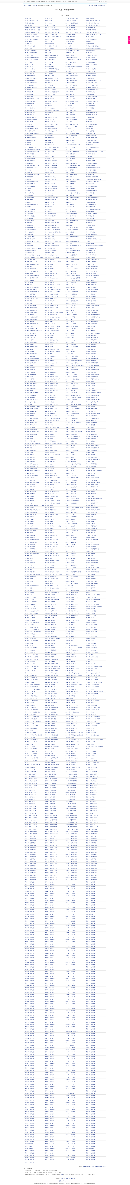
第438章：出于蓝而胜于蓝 (72, 268)
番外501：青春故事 (90, 1056)
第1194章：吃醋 (90, 702)
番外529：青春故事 (90, 1072)
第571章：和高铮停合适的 (92, 344)
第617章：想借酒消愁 (50, 372)
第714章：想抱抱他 (70, 427)
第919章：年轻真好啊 (30, 546)
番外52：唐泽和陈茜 (50, 801)
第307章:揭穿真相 (90, 193)
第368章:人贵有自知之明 (31, 229)
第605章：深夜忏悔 (49, 365)
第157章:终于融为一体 (30, 108)
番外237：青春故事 (70, 907)
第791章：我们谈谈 (29, 473)
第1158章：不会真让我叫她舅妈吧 (94, 682)
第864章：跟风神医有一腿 (51, 514)
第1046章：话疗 (90, 618)
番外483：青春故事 (49, 1047)
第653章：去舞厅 (49, 392)
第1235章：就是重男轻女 (31, 728)
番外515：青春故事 (49, 1065)
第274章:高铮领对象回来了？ (72, 174)
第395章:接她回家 (90, 243)
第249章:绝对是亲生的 (30, 160)
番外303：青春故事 (29, 946)
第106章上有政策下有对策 (51, 78)
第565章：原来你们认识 (51, 342)
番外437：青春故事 (90, 1019)
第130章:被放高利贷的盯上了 (52, 92)
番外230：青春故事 (90, 902)
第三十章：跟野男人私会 (51, 34)
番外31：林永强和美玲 (30, 790)
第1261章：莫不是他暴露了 (72, 742)
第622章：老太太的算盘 (71, 374)
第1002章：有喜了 (90, 592)
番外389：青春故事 (70, 994)
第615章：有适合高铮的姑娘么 (93, 369)
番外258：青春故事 (90, 918)
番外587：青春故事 (49, 1107)
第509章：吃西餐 (49, 310)
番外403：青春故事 (49, 1001)
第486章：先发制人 (70, 296)
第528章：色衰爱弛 (29, 321)
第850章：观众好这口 (91, 505)
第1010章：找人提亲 (91, 597)
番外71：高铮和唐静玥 (30, 813)
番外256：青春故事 (49, 918)
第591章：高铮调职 (90, 356)
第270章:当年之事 (49, 172)
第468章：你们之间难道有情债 (32, 287)
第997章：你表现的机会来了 (72, 590)
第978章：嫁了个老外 (91, 578)
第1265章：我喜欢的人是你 (72, 744)
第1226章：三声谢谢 (91, 721)
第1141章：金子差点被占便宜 (73, 673)
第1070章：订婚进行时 (91, 631)
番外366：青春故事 (90, 980)
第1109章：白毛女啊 (70, 654)
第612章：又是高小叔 (30, 369)
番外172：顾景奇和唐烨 (51, 870)
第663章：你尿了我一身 (91, 397)
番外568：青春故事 (70, 1095)
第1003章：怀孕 (29, 595)
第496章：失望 (28, 303)
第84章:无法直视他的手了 (92, 64)
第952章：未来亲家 (49, 565)
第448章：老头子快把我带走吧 (32, 275)
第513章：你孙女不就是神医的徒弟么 (54, 312)
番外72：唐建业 (49, 813)
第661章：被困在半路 (50, 397)
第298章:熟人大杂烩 (70, 188)
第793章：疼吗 (69, 473)
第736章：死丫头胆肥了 (51, 441)
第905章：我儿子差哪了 (71, 537)
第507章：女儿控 (90, 307)
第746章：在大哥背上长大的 (92, 445)
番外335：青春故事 (29, 964)
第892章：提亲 (48, 530)
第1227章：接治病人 (30, 723)
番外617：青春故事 (90, 1123)
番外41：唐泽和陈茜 (70, 794)
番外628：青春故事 (70, 1130)
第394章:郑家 (69, 243)
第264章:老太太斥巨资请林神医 (93, 167)
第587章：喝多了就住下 (91, 353)
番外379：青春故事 (29, 990)
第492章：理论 (28, 301)
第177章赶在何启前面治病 (31, 119)
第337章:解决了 (49, 211)
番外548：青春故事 (70, 1084)
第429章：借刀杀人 (49, 264)
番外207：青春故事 (29, 891)
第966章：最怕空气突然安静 (92, 572)
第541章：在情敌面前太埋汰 (52, 328)
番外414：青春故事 (29, 1008)
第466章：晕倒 (69, 284)
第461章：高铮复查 (49, 282)
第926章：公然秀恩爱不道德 (92, 549)
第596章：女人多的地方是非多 (32, 360)
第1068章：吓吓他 (49, 631)
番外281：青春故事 (70, 932)
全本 (76, 1)
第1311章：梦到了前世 (30, 771)
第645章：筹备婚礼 (49, 388)
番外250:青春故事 (90, 914)
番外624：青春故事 (70, 1127)
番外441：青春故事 (90, 1022)
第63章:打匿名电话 (70, 53)
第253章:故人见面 (29, 163)
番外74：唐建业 (89, 813)
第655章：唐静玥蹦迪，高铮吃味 (93, 392)
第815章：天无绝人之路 (30, 487)
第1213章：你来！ (70, 714)
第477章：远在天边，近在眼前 (52, 291)
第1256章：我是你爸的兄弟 (51, 739)
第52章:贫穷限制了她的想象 (92, 46)
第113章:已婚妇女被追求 (31, 82)
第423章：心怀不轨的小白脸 (92, 259)
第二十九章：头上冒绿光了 (31, 34)
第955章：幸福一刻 (29, 567)
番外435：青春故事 (49, 1019)
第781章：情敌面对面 (71, 466)
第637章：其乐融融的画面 (51, 383)
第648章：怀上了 (29, 390)
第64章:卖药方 (89, 53)
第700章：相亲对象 (29, 420)
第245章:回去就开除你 (30, 158)
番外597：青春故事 (90, 1111)
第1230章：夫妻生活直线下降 (93, 723)
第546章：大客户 (70, 330)
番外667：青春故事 (49, 1153)
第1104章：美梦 (49, 652)
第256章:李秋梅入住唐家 (91, 163)
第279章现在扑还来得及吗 (92, 177)
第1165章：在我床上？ (71, 686)
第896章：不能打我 (49, 533)
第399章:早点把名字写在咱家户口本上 (95, 245)
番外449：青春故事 (90, 1026)
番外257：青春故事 (70, 918)
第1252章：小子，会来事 (51, 737)
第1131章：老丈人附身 (30, 668)
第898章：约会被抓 (90, 533)
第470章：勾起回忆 (70, 287)
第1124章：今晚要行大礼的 (51, 663)
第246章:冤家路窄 (49, 158)
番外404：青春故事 (70, 1001)
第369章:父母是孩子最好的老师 (52, 229)
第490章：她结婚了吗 (71, 298)
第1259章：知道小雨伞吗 (31, 742)
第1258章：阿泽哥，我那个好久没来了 (95, 739)
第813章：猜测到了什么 (71, 484)
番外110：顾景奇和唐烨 (91, 833)
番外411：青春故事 (49, 1006)
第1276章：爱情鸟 (49, 751)
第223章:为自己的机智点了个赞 (73, 144)
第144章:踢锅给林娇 (90, 98)
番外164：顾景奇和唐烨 (51, 866)
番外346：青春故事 (90, 969)
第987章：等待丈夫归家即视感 (32, 585)
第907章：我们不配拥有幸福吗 (32, 539)
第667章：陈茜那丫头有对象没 (93, 399)
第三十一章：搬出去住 (71, 34)
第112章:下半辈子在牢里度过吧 (93, 80)
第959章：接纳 (28, 569)
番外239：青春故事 (29, 909)
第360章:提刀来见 (29, 225)
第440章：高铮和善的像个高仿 (32, 271)
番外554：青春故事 (29, 1088)
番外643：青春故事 (49, 1139)
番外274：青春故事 (90, 928)
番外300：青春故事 (49, 944)
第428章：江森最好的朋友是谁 (32, 264)
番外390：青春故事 (90, 994)
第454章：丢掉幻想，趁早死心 (73, 278)
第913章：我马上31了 (71, 542)
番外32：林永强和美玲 (50, 790)
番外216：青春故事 (49, 895)
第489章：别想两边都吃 (51, 298)
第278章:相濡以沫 (70, 177)
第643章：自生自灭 (90, 386)
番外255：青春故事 (29, 918)
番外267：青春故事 (29, 925)
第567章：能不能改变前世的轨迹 (93, 342)
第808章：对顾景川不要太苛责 (52, 482)
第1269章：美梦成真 (70, 746)
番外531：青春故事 (49, 1075)
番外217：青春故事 (70, 895)
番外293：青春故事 (70, 939)
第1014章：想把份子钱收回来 (93, 599)
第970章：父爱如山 (90, 574)
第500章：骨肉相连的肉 (30, 305)
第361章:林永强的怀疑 (50, 225)
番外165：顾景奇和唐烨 (71, 866)
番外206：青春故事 (90, 889)
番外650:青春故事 (29, 1143)
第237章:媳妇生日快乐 (30, 154)
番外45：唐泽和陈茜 (70, 797)
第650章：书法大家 (70, 390)
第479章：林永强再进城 (91, 291)
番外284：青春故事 (49, 934)
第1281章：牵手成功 (70, 753)
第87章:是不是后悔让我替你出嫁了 (74, 66)
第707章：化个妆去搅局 (91, 422)
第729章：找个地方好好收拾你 (73, 436)
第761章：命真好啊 (70, 454)
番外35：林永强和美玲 (30, 792)
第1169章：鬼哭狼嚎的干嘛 (72, 689)
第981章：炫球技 (70, 581)
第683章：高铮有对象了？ (92, 409)
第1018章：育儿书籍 (91, 601)
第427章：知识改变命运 (91, 262)
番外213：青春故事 (70, 893)
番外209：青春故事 (70, 891)
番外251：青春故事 (29, 916)
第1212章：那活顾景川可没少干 (52, 714)
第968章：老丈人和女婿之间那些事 (53, 574)
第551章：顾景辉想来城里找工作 (93, 333)
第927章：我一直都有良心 (31, 551)
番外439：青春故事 (49, 1022)
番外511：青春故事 (49, 1063)
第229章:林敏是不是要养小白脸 (32, 149)
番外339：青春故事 (29, 967)
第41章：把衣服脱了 (30, 41)
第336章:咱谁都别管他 (30, 211)
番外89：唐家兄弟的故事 (71, 822)
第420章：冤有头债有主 (30, 259)
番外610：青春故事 (29, 1120)
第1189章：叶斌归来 (70, 700)
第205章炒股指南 (29, 135)
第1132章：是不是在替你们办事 (52, 668)
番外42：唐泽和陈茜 (91, 794)
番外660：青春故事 (70, 1148)
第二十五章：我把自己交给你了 (32, 32)
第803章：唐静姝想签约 (30, 480)
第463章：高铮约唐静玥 (91, 282)
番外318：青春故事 (90, 953)
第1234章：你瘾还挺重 (91, 725)
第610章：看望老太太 (71, 367)
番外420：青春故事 (70, 1010)
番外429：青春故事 (90, 1015)
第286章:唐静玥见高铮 (71, 181)
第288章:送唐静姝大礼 (30, 183)
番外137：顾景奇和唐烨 (71, 849)
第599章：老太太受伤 (91, 360)
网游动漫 (53, 1)
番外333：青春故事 (70, 962)
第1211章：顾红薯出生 (30, 714)
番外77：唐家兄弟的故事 (71, 815)
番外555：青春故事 (49, 1088)
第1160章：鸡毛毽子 (50, 684)
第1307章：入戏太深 (30, 769)
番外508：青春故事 (70, 1061)
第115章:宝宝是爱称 (70, 82)
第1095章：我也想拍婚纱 (31, 647)
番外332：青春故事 (49, 962)
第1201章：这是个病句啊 (72, 707)
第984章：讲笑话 (49, 583)
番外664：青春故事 (70, 1150)
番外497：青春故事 (90, 1054)
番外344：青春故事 (49, 969)
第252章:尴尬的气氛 (90, 160)
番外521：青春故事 (90, 1068)
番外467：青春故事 (49, 1038)
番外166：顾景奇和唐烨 (91, 866)
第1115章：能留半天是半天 (31, 659)
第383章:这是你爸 (90, 236)
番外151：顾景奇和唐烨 (30, 859)
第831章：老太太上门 (30, 496)
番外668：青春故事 (70, 1153)
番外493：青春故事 (90, 1052)
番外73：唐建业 (69, 813)
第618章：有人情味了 (71, 372)
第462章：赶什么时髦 (71, 282)
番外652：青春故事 (70, 1143)
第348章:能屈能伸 (29, 218)
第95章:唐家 (68, 71)
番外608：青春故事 (70, 1118)
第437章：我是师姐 (49, 268)
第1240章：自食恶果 (50, 730)
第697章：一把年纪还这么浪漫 (52, 418)
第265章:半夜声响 (29, 170)
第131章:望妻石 (69, 92)
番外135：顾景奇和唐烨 (30, 849)
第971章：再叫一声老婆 (30, 576)
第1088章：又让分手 (50, 643)
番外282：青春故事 (90, 932)
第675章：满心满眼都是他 (92, 404)
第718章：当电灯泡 (70, 429)
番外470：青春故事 (29, 1040)
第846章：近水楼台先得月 (92, 503)
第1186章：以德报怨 (91, 698)
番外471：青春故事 (49, 1040)
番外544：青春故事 (70, 1081)
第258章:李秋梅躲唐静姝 (51, 165)
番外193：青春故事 (70, 882)
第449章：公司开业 (49, 275)
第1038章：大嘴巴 (90, 613)
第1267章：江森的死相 (30, 746)
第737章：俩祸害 (70, 441)
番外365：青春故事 (70, 980)
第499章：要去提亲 (90, 303)
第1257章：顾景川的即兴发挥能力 (74, 739)
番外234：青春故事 (90, 905)
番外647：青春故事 (49, 1141)
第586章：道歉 (69, 353)
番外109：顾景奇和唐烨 (71, 833)
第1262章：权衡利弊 (91, 742)
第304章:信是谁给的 (29, 193)
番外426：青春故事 (29, 1015)
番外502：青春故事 (29, 1058)
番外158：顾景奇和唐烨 (91, 861)
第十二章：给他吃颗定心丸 (92, 23)
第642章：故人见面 (70, 386)
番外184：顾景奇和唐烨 (51, 877)
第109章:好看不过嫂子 (30, 80)
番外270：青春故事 (90, 925)
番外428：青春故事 (70, 1015)
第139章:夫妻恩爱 (70, 96)
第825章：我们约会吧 (71, 491)
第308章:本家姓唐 (29, 195)
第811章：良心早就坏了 (30, 484)
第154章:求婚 (48, 105)
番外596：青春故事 (70, 1111)
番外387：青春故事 (29, 994)
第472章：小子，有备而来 (31, 289)
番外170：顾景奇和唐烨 (91, 868)
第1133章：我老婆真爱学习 (72, 668)
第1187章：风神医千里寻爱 (31, 700)
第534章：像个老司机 (71, 324)
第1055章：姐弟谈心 (30, 624)
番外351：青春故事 (29, 974)
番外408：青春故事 (70, 1003)
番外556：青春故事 (70, 1088)
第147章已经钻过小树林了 (72, 101)
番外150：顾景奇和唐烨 (91, 856)
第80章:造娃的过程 (90, 62)
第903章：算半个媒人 (30, 537)
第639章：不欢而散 (90, 383)
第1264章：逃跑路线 (50, 744)
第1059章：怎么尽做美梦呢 (31, 627)
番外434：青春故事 (29, 1019)
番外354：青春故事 (90, 974)
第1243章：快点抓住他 (30, 732)
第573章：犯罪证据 (49, 347)
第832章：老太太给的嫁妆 (51, 496)
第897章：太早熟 (70, 533)
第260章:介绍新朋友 (90, 165)
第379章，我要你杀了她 (91, 234)
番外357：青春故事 (70, 976)
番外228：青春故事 (49, 902)
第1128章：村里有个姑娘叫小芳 (52, 666)
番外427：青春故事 (49, 1015)
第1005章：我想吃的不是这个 (73, 595)
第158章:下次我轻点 (50, 108)
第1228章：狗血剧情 (50, 723)
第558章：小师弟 (70, 337)
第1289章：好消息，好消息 (72, 758)
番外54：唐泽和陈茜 (91, 801)
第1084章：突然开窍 (50, 640)
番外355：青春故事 (29, 976)
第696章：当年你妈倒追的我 (31, 418)
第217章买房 (28, 142)
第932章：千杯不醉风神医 (51, 553)
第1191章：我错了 (29, 702)
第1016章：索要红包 (50, 601)
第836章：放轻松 (49, 498)
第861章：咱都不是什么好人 (72, 512)
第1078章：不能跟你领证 (92, 636)
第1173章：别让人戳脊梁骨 (72, 691)
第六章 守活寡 (48, 20)
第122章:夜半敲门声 (50, 87)
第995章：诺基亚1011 (30, 590)
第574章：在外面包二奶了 (72, 347)
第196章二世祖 (89, 128)
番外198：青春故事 (90, 884)
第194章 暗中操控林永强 (51, 128)
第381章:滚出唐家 (49, 236)
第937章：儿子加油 (70, 556)
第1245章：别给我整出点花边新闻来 (74, 732)
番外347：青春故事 (29, 971)
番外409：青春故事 (90, 1003)
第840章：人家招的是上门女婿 (52, 500)
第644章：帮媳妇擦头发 (30, 388)
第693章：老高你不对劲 (51, 415)
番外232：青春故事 (49, 905)
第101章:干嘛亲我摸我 (30, 75)
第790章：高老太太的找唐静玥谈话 (94, 471)
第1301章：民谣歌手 (70, 765)
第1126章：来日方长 (91, 663)
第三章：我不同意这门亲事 (72, 18)
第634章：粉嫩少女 (70, 381)
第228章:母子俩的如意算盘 (92, 147)
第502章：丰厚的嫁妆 (71, 305)
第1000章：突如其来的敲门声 (52, 592)
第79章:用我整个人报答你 (72, 62)
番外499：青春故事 (49, 1056)
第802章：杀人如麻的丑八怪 (92, 477)
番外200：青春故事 (49, 886)
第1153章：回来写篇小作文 (72, 680)
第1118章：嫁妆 (89, 659)
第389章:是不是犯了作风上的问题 (53, 241)
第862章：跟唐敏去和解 (91, 512)
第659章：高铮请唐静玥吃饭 (92, 395)
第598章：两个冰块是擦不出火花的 (74, 360)
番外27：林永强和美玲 (30, 787)
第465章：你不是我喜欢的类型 (52, 284)
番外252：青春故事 (49, 916)
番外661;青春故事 (90, 1148)
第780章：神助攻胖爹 (50, 466)
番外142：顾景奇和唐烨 (91, 852)
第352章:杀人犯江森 (29, 220)
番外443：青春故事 (49, 1024)
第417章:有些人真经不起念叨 (52, 257)
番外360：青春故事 (49, 978)
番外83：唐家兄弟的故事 (31, 820)
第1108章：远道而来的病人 (51, 654)
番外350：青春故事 (90, 971)
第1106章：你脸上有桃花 (92, 652)
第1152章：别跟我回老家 (51, 680)
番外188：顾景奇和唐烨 (51, 879)
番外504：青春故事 (70, 1058)
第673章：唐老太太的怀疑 (51, 404)
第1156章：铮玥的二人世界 (51, 682)
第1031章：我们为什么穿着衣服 (32, 611)
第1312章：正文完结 (50, 771)
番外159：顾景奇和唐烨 (30, 863)
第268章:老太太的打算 (91, 170)
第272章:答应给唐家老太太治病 (32, 174)
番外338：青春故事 (90, 964)
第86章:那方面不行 (49, 66)
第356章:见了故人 (29, 222)
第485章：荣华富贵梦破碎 (51, 296)
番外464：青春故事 (70, 1036)
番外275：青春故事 (29, 930)
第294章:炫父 (69, 186)
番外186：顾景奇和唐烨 (91, 877)
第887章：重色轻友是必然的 (31, 528)
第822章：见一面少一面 (91, 489)
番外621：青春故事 (90, 1125)
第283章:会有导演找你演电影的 (93, 179)
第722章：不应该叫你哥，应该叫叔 (74, 431)
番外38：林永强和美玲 (91, 792)
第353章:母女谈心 (49, 220)
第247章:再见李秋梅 (70, 158)
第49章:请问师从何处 (30, 46)
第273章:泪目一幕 (49, 174)
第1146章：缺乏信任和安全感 (93, 675)
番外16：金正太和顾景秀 (51, 781)
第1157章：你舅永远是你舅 (72, 682)
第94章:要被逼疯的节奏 (50, 71)
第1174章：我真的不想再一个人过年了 (95, 691)
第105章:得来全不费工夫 (31, 78)
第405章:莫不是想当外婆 (51, 250)
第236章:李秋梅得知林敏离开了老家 (94, 151)
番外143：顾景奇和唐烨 (30, 854)
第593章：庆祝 (48, 358)
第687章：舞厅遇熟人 (91, 411)
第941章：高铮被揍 (70, 558)
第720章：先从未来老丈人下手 (32, 431)
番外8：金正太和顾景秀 (50, 776)
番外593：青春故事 (90, 1109)
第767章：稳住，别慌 (30, 459)
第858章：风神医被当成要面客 (93, 510)
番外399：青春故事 (29, 1001)
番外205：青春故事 (70, 889)
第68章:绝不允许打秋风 (91, 55)
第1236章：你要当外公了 (51, 728)
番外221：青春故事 (70, 898)
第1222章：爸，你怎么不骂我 (93, 719)
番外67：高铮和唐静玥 (30, 810)
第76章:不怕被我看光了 (91, 59)
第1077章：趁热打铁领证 (72, 636)
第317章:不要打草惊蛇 (50, 200)
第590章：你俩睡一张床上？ (72, 356)
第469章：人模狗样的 (50, 287)
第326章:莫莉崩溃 (70, 204)
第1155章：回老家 (29, 682)
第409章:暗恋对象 (49, 252)
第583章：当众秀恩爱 (91, 351)
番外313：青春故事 (70, 951)
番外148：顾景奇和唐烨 (51, 856)
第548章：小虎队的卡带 (30, 333)
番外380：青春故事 (49, 990)
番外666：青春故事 (29, 1153)
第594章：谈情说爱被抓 (71, 358)
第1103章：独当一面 (30, 652)
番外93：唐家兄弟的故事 (71, 824)
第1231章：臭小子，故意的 (31, 725)
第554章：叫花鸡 (70, 335)
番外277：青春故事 (70, 930)
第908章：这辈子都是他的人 (52, 539)
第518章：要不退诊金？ (71, 314)
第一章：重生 (28, 18)
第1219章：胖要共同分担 (31, 719)
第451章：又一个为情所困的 (92, 275)
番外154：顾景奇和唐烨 (91, 859)
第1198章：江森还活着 (91, 705)
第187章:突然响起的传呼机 (72, 124)
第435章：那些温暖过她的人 (92, 266)
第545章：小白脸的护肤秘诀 (52, 330)
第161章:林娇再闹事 (29, 110)
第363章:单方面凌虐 (90, 225)
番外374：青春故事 (90, 985)
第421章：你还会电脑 (50, 259)
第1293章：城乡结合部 (71, 760)
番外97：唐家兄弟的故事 (71, 827)
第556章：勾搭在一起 (30, 337)
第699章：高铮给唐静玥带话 (92, 418)
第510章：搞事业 (70, 310)
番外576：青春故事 (70, 1100)
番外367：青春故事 (29, 983)
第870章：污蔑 (89, 516)
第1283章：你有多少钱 (30, 755)
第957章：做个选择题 (71, 567)
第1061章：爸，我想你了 (72, 627)
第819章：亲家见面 (29, 489)
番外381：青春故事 (70, 990)
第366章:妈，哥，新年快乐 (72, 227)
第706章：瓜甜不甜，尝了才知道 (73, 422)
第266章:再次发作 (49, 170)
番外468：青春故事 (70, 1038)
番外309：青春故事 (70, 948)
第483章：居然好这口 (91, 294)
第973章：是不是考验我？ (72, 576)
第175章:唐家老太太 (70, 117)
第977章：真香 (69, 578)
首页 (24, 1)
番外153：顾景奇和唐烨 (71, 859)
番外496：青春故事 (70, 1054)
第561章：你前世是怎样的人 (52, 340)
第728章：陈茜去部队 (50, 436)
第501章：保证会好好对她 (51, 305)
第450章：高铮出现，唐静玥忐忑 (73, 275)
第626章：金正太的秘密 (71, 376)
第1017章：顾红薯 (70, 601)
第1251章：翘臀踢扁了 (30, 737)
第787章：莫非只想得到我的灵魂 (33, 471)
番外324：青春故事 (49, 957)
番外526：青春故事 (29, 1072)
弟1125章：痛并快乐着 (71, 663)
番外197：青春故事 (70, 884)
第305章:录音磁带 (49, 193)
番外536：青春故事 (70, 1077)
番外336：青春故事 (49, 964)
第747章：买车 (28, 448)
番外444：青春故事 (70, 1024)
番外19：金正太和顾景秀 (31, 783)
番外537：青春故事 (90, 1077)
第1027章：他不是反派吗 (31, 608)
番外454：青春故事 (29, 1031)
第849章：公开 (69, 505)
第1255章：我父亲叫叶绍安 (31, 739)
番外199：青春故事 (29, 886)
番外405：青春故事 (90, 1001)
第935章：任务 (28, 556)
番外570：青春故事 (29, 1098)
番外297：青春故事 (70, 941)
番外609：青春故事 (90, 1118)
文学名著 (69, 1)
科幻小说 (58, 1)
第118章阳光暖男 (49, 85)
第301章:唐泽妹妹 (49, 190)
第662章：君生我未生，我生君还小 (74, 397)
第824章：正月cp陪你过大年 (52, 491)
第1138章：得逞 (90, 670)
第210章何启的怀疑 (49, 138)
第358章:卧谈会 (69, 222)
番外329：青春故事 (70, 960)
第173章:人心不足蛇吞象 (31, 117)
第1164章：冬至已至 (50, 686)
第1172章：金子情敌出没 (51, 691)
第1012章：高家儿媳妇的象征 (52, 599)
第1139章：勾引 (29, 673)
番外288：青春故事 (49, 937)
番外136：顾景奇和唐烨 (51, 849)
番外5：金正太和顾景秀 (71, 774)
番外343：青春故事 (29, 969)
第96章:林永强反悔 (90, 71)
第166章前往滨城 (49, 112)
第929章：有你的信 (70, 551)
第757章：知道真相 (70, 452)
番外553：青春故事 (90, 1086)
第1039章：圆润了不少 (30, 615)
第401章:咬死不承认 (50, 248)
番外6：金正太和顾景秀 (91, 774)
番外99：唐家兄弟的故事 (31, 829)
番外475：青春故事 (49, 1042)
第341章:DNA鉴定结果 (50, 213)
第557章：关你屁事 (49, 337)
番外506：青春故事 (29, 1061)
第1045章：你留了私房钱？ (72, 618)
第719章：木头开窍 (90, 429)
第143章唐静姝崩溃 (70, 98)
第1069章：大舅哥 (70, 631)
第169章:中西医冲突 (29, 115)
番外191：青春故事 (29, 882)
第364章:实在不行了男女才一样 (32, 227)
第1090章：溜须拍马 (91, 643)
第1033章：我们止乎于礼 (72, 611)
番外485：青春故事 (90, 1047)
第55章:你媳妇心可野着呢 (72, 48)
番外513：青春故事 (90, 1063)
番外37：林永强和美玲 (71, 792)
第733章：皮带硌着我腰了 (72, 438)
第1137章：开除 (69, 670)
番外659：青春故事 (49, 1148)
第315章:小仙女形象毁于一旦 (93, 197)
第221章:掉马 (28, 144)
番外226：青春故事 (90, 900)
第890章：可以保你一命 (91, 528)
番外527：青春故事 (49, 1072)
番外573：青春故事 (90, 1098)
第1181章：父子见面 (70, 696)
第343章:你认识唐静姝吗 (91, 213)
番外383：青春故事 (29, 992)
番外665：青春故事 (90, 1150)
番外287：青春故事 (29, 937)
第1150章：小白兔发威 (91, 677)
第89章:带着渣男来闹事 (30, 69)
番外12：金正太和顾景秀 (51, 778)
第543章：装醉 (89, 328)
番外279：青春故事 (29, 932)
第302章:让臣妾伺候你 (71, 190)
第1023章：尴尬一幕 (30, 606)
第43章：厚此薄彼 (70, 41)
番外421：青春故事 (90, 1010)
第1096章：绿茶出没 (50, 647)
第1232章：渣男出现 (50, 725)
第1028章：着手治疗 (50, 608)
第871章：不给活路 (29, 519)
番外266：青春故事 (90, 923)
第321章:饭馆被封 (49, 202)
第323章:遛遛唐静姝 (90, 202)
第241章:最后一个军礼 (30, 156)
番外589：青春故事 (90, 1107)
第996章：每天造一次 (50, 590)
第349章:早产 (48, 218)
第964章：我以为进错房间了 (52, 572)
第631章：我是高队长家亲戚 (92, 379)
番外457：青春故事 (90, 1031)
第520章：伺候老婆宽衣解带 (31, 317)
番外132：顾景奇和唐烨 (51, 847)
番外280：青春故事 (49, 932)
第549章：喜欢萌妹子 (50, 333)
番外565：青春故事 (90, 1093)
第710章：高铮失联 (70, 425)
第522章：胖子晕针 (70, 317)
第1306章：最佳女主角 (91, 767)
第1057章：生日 (69, 624)
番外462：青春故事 (29, 1036)
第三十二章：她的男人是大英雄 (93, 34)
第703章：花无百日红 (91, 420)
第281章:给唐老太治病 (50, 179)
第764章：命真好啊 (49, 457)
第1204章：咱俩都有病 (50, 709)
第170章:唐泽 (48, 115)
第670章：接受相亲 (70, 402)
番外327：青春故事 (29, 960)
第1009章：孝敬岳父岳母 (72, 597)
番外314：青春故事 (90, 951)
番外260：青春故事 (49, 921)
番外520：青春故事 (70, 1068)
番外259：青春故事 (29, 921)
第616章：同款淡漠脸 (30, 372)
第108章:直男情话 (90, 78)
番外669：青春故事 (90, 1153)
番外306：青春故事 (90, 946)
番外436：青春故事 (70, 1019)
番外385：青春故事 (70, 992)
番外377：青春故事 (70, 987)
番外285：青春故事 (70, 934)
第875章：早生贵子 (29, 521)
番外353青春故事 (70, 974)
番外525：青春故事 (90, 1070)
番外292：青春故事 (49, 939)
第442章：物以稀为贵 (71, 271)
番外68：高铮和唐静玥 (50, 810)
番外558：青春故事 (29, 1091)
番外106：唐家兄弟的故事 (92, 831)
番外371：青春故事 (29, 985)
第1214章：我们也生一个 (92, 714)
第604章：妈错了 (29, 365)
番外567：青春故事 (49, 1095)
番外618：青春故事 (29, 1125)
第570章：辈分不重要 (71, 344)
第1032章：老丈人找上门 (51, 611)
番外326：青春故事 (90, 957)
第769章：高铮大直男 (71, 459)
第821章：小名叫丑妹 (71, 489)
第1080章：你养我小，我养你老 (52, 638)
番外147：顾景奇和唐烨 (30, 856)
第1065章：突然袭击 (70, 629)
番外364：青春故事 (49, 980)
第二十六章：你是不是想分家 (52, 32)
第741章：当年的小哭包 (71, 443)
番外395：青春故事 (29, 999)
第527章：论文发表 (90, 319)
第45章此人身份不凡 (30, 43)
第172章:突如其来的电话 (91, 115)
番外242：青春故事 (90, 909)
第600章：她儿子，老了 (30, 363)
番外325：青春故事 (70, 957)
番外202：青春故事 (90, 886)
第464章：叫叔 (28, 284)
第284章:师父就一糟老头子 (31, 181)
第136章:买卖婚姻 (90, 94)
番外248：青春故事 (49, 914)
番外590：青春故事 (29, 1109)
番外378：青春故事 (90, 987)
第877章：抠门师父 (70, 521)
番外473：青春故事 (90, 1040)
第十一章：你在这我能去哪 (72, 23)
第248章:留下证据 (90, 158)
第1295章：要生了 (29, 762)
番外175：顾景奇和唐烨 (30, 872)
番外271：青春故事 (29, 928)
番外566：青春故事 (29, 1095)
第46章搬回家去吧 (49, 43)
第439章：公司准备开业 (91, 268)
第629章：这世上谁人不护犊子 (52, 379)
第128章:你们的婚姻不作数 (92, 89)
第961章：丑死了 (70, 569)
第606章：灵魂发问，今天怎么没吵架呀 (75, 365)
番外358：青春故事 (90, 976)
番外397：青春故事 (70, 999)
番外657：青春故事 (90, 1146)
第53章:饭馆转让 (29, 48)
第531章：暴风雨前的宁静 (92, 321)
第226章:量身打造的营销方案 (52, 147)
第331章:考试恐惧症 (90, 206)
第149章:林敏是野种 (29, 103)
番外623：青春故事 (49, 1127)
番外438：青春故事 (29, 1022)
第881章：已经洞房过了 (71, 523)
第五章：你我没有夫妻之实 (31, 20)
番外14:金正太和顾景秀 (91, 778)
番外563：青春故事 (49, 1093)
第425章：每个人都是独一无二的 (53, 262)
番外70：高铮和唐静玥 (91, 810)
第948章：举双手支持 (50, 562)
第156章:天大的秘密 (90, 105)
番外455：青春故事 (49, 1031)
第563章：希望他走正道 (91, 340)
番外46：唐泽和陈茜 (91, 797)
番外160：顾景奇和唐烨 (51, 863)
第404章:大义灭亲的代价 (31, 250)
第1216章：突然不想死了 (51, 716)
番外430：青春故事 (29, 1017)
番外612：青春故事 (70, 1120)
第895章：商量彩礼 (29, 533)
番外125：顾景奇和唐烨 (71, 843)
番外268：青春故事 (49, 925)
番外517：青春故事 (90, 1065)
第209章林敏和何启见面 (30, 138)
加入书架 (91, 5)
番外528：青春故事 (70, 1072)
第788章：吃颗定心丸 (50, 471)
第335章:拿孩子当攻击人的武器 (93, 209)
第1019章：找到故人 (30, 604)
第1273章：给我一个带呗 (72, 748)
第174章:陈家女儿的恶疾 (51, 117)
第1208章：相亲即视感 (50, 712)
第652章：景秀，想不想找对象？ (33, 392)
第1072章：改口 (49, 634)
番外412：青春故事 (70, 1006)
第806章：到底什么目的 (91, 480)
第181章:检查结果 (29, 121)
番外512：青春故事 (70, 1063)
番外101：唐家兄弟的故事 (72, 829)
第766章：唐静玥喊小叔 (91, 457)
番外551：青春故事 (49, 1086)
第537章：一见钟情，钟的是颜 (52, 326)
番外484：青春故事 (70, 1047)
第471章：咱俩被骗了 (91, 287)
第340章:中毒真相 (29, 213)
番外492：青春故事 (70, 1052)
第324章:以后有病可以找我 (31, 204)
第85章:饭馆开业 (29, 66)
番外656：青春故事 (70, 1146)
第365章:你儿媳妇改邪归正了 (52, 227)
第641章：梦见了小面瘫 (51, 386)
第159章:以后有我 (70, 108)
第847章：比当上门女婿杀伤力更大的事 (34, 505)
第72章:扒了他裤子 (90, 57)
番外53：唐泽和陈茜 (70, 801)
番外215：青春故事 (29, 895)
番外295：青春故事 (29, 941)
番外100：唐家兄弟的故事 (51, 829)
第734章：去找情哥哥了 (91, 438)
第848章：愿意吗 (49, 505)
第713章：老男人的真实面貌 (52, 427)
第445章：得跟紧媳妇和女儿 (52, 273)
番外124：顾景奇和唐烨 (51, 843)
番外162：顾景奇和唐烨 (91, 863)
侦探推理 (48, 1)
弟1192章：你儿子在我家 (51, 702)
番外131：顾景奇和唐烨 (30, 847)
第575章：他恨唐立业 (91, 347)
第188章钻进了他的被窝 (91, 124)
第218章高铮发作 (49, 142)
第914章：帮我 (89, 542)
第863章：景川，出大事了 (31, 514)
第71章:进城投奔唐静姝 (71, 57)
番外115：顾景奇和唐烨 (30, 838)
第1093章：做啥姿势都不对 (72, 645)
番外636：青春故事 (70, 1134)
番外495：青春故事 (49, 1054)
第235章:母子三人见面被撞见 (72, 151)
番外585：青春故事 (90, 1104)
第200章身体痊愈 (90, 131)
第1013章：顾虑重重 (70, 599)
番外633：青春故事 (90, 1132)
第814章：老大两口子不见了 (92, 484)
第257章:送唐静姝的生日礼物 (32, 165)
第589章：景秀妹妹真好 (51, 356)
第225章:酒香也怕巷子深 (31, 147)
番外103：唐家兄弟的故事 (31, 831)
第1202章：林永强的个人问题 (93, 707)
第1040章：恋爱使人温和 (51, 615)
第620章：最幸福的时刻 (30, 374)
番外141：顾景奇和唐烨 (71, 852)
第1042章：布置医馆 (91, 615)
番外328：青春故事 (49, 960)
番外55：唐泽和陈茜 (30, 804)
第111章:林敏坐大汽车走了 (72, 80)
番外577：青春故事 (90, 1100)
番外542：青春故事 (29, 1081)
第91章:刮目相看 (69, 69)
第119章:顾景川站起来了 (71, 85)
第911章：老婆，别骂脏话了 (31, 542)
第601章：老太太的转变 (51, 363)
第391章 (88, 241)
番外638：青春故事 (29, 1137)
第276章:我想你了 (29, 177)
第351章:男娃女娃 (90, 218)
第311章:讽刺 (89, 195)
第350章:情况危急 (70, 218)
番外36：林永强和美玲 (50, 792)
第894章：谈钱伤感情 (91, 530)
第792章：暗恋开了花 (50, 473)
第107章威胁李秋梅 (70, 78)
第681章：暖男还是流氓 (51, 409)
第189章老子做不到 (29, 126)
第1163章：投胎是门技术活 (31, 686)
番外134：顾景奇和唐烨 (91, 847)
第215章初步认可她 (70, 140)
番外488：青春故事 (70, 1049)
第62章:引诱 (48, 53)
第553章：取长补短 (49, 335)
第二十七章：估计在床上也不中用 (73, 32)
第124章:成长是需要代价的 (92, 87)
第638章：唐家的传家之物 (72, 383)
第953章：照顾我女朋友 (71, 565)
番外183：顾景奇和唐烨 (30, 877)
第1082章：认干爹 (90, 638)
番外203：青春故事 (29, 889)
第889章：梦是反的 (70, 528)
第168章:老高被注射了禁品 (92, 112)
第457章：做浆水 (49, 280)
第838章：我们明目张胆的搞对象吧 (94, 498)
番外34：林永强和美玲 (91, 790)
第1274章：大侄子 (90, 748)
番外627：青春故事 (49, 1130)
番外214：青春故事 (90, 893)
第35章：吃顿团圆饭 (70, 36)
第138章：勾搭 (48, 96)
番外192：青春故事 (49, 882)
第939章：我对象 (29, 558)
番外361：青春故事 (70, 978)
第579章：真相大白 (90, 349)
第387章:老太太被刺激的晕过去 (93, 239)
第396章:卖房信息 (29, 245)
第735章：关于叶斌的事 (30, 441)
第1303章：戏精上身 (30, 767)
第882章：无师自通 (90, 523)
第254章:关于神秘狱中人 (51, 163)
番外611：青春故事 (49, 1120)
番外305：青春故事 (70, 946)
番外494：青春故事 (29, 1054)
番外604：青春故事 (70, 1116)
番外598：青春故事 (29, 1114)
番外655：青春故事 (49, 1146)
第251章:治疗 (69, 160)
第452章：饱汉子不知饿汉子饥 (32, 278)
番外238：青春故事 (90, 907)
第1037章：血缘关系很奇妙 (72, 613)
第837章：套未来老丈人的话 (72, 498)
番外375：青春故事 (29, 987)
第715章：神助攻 (90, 427)
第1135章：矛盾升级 (30, 670)
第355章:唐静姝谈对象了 (91, 220)
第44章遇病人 (89, 41)
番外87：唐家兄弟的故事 (31, 822)
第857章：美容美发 (70, 510)
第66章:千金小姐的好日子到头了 (52, 55)
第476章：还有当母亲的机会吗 (32, 291)
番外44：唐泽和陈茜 (50, 797)
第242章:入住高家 (49, 156)
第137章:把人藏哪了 (29, 96)
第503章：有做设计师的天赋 (92, 305)
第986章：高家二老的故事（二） (93, 583)
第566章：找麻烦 (70, 342)
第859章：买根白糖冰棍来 (31, 512)
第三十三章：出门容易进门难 (32, 36)
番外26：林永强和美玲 (91, 785)
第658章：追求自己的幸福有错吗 (73, 395)
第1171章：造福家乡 (30, 691)
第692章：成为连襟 (29, 415)
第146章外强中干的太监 (51, 101)
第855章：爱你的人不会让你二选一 (33, 510)
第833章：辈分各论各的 (71, 496)
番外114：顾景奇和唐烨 (91, 836)
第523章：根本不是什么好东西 (93, 317)
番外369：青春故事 (70, 983)
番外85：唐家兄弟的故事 (71, 820)
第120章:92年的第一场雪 (92, 85)
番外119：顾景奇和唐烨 (30, 840)
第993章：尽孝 (69, 588)
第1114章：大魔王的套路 (92, 657)
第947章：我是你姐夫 (30, 562)
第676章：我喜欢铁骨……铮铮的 (33, 406)
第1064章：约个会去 (50, 629)
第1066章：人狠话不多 (91, 629)
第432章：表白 (28, 266)
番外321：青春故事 (70, 955)
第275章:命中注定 (90, 174)
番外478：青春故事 (29, 1045)
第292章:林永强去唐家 (30, 186)
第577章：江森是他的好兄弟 (52, 349)
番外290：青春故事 (90, 937)
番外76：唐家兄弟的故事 (51, 815)
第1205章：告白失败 (70, 709)
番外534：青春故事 (29, 1077)
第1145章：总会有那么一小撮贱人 (74, 675)
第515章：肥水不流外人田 (92, 312)
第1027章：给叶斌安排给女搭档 (32, 712)
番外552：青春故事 (70, 1086)
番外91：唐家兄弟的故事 (31, 824)
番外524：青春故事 (70, 1070)
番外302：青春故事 (90, 944)
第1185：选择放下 (70, 698)
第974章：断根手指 (90, 576)
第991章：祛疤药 (29, 588)
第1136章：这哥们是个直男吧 (52, 670)
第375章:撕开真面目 (90, 232)
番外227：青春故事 (29, 902)
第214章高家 (48, 140)
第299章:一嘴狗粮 (90, 188)
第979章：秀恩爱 (29, 581)
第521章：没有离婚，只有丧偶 (52, 317)
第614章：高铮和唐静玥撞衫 (72, 369)
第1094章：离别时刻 (91, 645)
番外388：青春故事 (49, 994)
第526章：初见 (69, 319)
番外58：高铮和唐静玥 (91, 804)
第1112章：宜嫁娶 (49, 657)
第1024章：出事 (49, 606)
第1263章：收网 (29, 744)
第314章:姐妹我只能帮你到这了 (73, 197)
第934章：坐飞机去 (90, 553)
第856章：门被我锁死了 (51, 510)
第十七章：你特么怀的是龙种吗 (32, 27)
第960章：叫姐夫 (49, 569)
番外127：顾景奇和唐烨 (30, 845)
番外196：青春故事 (49, 884)
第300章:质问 (28, 190)
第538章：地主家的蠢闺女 (72, 326)
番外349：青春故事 (70, 971)
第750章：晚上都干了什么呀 (92, 448)
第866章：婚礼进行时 (91, 514)
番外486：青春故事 (29, 1049)
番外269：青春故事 (70, 925)
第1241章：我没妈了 (70, 730)
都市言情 (38, 1)
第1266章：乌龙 (90, 744)
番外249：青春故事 (70, 914)
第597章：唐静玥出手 (50, 360)
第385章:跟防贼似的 (50, 239)
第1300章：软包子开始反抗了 (52, 765)
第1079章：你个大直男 (30, 638)
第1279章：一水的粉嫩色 (31, 753)
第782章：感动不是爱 (91, 466)
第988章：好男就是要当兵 (51, 585)
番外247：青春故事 (29, 914)
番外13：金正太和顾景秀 (71, 778)
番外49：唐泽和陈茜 (70, 799)
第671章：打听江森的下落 (92, 402)
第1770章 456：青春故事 (72, 1031)
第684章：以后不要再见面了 (31, 411)
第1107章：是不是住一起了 (31, 654)
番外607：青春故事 (49, 1118)
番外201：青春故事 (70, 886)
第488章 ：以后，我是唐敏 (31, 298)
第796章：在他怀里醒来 (51, 475)
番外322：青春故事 (90, 955)
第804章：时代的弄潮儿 (51, 480)
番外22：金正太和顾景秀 (92, 783)
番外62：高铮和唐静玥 (91, 806)
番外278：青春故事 (90, 930)
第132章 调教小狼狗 (90, 92)
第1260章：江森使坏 (50, 742)
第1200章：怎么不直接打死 (51, 707)
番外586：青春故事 (29, 1107)
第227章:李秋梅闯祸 (70, 147)
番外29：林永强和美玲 (71, 787)
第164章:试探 (89, 110)
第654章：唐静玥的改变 (71, 392)
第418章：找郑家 (70, 257)
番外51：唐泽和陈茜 (30, 801)
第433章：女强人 (49, 266)
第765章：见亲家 (70, 457)
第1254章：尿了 (90, 737)
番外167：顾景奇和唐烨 (30, 868)
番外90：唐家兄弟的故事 (92, 822)
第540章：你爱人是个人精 (31, 328)
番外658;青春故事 (29, 1148)
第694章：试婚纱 (70, 415)
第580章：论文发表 (29, 351)
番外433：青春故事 (90, 1017)
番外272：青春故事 (49, 928)
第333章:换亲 (48, 209)
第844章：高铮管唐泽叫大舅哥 (52, 503)
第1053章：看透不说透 (71, 622)
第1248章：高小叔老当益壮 (51, 735)
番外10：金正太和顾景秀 (92, 776)
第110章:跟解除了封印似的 (51, 80)
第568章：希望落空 (29, 344)
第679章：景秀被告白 (91, 406)
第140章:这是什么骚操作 (91, 96)
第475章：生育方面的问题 (92, 289)
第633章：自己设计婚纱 (51, 381)
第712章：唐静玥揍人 (30, 427)
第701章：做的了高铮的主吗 (52, 420)
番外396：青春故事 (49, 999)
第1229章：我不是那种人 (72, 723)
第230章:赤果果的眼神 (50, 149)
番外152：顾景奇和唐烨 (51, 859)
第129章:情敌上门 (29, 92)
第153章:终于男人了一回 (31, 105)
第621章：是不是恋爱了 (51, 374)
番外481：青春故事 (90, 1045)
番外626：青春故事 (29, 1130)
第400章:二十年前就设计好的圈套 (33, 248)
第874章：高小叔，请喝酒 (92, 519)
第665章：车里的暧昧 (50, 399)
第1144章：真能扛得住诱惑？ (52, 675)
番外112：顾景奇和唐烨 (51, 836)
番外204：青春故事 (49, 889)
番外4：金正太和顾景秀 (50, 774)
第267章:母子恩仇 (70, 170)
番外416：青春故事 (70, 1008)
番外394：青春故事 (90, 996)
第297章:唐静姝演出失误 (51, 188)
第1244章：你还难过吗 (50, 732)
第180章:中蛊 (89, 119)
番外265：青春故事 (70, 923)
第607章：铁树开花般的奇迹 (92, 365)
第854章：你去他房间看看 (92, 507)
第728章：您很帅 (29, 436)
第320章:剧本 (28, 202)
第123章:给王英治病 (70, 87)
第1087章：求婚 (29, 643)
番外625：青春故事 (90, 1127)
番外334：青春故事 (90, 962)
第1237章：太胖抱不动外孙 (72, 728)
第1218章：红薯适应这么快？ (93, 716)
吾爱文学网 (27, 5)
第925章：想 (69, 549)
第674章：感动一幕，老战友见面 (73, 404)
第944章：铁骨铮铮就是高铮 (52, 560)
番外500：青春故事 (70, 1056)
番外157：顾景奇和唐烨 (71, 861)
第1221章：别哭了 (70, 719)
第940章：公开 (48, 558)
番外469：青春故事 (90, 1038)
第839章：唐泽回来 (29, 500)
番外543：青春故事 (49, 1081)
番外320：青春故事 (49, 955)
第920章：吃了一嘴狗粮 (51, 546)
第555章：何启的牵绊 (91, 335)
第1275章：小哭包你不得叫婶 (32, 751)
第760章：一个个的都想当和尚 (52, 454)
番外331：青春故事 (29, 962)
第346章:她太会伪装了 (71, 216)
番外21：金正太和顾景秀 (71, 783)
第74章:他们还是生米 (50, 59)
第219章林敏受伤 (70, 142)
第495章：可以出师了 (91, 301)
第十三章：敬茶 (28, 25)
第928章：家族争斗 (49, 551)
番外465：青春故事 (90, 1036)
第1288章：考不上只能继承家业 (52, 758)
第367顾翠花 (89, 227)
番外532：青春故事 (70, 1075)
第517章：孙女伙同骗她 (51, 314)
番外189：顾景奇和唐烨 (71, 879)
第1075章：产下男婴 (30, 636)
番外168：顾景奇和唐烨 (51, 868)
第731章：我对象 (29, 438)
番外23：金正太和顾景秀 (31, 785)
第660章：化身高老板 (30, 397)
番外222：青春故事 (90, 898)
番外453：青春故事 (90, 1029)
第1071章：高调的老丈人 (31, 634)
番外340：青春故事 (49, 967)
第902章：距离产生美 (91, 535)
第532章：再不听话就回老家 (31, 324)
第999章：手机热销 (29, 592)
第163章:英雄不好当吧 (71, 110)
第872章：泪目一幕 (49, 519)
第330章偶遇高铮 (70, 206)
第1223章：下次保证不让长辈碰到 (33, 721)
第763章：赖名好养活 (30, 457)
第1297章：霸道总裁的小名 (72, 762)
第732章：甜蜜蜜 (49, 438)
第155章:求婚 (69, 105)
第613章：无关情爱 (49, 369)
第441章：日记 (48, 271)
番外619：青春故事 (49, 1125)
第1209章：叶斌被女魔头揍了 (73, 712)
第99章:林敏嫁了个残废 (71, 73)
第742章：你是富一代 (91, 443)
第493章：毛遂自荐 (49, 301)
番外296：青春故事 (49, 941)
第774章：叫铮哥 (90, 461)
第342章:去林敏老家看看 (71, 213)
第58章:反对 (48, 50)
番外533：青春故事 (90, 1075)
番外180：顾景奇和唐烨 (51, 875)
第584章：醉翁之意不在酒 (31, 353)
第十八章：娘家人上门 (50, 27)
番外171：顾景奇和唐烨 (30, 870)
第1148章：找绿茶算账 (50, 677)
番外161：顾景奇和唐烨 (71, 863)
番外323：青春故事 (29, 957)
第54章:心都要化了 (49, 48)
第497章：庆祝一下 (49, 303)
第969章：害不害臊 (70, 574)
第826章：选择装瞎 (90, 491)
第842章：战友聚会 (90, 500)
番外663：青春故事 (49, 1150)
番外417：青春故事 (90, 1008)
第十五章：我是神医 (70, 25)
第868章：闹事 (48, 516)
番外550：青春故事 (29, 1086)
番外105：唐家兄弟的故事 (72, 831)
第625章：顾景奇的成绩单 (51, 376)
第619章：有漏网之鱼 (91, 372)
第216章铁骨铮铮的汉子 (91, 140)
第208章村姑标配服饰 (91, 135)
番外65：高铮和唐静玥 (71, 808)
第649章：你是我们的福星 (51, 390)
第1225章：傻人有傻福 (71, 721)
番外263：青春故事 (29, 923)
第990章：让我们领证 (91, 585)
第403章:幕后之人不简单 (91, 248)
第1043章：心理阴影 (30, 618)
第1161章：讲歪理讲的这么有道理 (74, 684)
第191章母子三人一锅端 (71, 126)
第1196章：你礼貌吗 (50, 705)
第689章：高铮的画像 (50, 413)
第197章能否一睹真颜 (30, 131)
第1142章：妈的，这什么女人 (93, 673)
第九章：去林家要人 (29, 23)
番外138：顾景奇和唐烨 (91, 849)
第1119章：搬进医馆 (30, 661)
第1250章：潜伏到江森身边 (92, 735)
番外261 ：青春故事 (70, 921)
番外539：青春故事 (49, 1079)
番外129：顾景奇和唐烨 (71, 845)
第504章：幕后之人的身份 (31, 307)
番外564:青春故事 (70, 1093)
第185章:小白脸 (28, 124)
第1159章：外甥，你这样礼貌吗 (32, 684)
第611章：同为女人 (90, 367)
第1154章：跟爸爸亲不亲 (92, 680)
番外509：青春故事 (90, 1061)
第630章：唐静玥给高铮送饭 (72, 379)
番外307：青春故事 (29, 948)
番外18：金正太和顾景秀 (92, 781)
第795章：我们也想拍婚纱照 (31, 475)
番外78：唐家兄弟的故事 (92, 815)
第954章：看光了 (90, 565)
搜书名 (100, 1)
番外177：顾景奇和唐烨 (71, 872)
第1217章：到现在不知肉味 (72, 716)
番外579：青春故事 (49, 1102)
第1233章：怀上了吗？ (71, 725)
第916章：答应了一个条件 (51, 544)
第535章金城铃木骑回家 (91, 324)
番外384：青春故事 (49, 992)
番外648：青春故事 (70, 1141)
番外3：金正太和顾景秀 (30, 774)
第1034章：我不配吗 (91, 611)
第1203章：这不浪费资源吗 (31, 709)
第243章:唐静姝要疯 (70, 156)
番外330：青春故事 (90, 960)
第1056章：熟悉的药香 (50, 624)
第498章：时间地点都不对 (72, 303)
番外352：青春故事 (49, 974)
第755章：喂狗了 (29, 452)
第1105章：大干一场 (70, 652)
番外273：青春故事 (70, 928)
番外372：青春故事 (49, 985)
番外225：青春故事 (70, 900)
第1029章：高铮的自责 (71, 608)
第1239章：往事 (29, 730)
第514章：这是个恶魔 (71, 312)
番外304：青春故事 (49, 946)
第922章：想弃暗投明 (91, 546)
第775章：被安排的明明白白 (31, 464)
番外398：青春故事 (90, 999)
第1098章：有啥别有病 (91, 647)
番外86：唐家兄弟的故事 (92, 820)
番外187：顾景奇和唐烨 (30, 879)
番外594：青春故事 (29, 1111)
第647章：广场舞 (90, 388)
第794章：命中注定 (90, 473)
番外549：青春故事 (90, 1084)
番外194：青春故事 (90, 882)
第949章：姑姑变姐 (70, 562)
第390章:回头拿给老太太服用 (72, 241)
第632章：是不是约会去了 (31, 381)
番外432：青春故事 (70, 1017)
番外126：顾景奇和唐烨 (91, 843)
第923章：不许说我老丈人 (31, 549)
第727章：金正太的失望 (91, 434)
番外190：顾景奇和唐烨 (91, 879)
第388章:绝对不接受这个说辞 (32, 241)
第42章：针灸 (48, 41)
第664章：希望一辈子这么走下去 (33, 399)
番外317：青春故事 (70, 953)
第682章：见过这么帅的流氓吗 (73, 409)
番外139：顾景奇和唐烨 (30, 852)
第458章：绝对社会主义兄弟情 (73, 280)
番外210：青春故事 (90, 891)
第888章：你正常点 (49, 528)
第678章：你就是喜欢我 (71, 406)
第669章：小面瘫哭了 (50, 402)
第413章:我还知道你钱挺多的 (52, 255)
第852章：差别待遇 (49, 507)
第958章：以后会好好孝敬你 (92, 567)
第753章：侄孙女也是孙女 (72, 450)
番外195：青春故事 (29, 884)
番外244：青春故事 (49, 911)
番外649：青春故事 (90, 1141)
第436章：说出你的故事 (30, 268)
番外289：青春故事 (70, 937)
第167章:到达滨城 (70, 112)
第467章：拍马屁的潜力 (91, 284)
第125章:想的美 (28, 89)
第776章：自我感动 (49, 464)
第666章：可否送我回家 (71, 399)
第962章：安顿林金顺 (91, 569)
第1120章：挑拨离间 (50, 661)
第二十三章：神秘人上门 (71, 30)
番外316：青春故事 (49, 953)
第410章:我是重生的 (70, 252)
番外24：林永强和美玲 (50, 785)
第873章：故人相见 (70, 519)
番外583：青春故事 (49, 1104)
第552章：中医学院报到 (30, 335)
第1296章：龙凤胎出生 (50, 762)
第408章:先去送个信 (29, 252)
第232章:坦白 (89, 149)
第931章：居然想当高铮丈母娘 (32, 553)
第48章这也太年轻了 (91, 43)
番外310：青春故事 (90, 948)
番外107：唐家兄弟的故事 (31, 833)
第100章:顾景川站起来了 (91, 73)
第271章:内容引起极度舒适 (92, 172)
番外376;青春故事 (49, 987)
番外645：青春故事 (90, 1139)
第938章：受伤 (89, 556)
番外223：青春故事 (29, 900)
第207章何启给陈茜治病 (71, 135)
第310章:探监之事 (70, 195)
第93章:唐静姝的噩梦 (30, 71)
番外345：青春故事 (70, 969)
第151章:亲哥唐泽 (70, 103)
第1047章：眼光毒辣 (30, 620)
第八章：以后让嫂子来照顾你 (93, 20)
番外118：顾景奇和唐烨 (91, 838)
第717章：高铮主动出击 (51, 429)
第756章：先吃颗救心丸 (51, 452)
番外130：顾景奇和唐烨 (91, 845)
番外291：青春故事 (29, 939)
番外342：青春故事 (90, 967)
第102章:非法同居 (49, 75)
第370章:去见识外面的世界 (72, 229)
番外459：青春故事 (49, 1033)
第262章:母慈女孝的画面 (51, 167)
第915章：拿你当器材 (30, 544)
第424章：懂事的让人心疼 (31, 262)
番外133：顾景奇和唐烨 (71, 847)
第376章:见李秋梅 (29, 234)
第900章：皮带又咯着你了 (51, 535)
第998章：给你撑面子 (91, 590)
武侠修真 (33, 1)
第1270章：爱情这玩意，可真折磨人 (94, 746)
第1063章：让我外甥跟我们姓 (32, 629)
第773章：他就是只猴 (71, 461)
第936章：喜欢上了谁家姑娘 (52, 556)
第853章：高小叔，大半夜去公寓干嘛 (74, 507)
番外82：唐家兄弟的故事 (92, 817)
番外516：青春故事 (70, 1065)
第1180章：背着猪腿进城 (51, 696)
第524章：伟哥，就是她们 (31, 319)
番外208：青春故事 (49, 891)
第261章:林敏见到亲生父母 (31, 167)
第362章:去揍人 (69, 225)
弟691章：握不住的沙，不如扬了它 (94, 413)
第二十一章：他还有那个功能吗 (32, 30)
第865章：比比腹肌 (70, 514)
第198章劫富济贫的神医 (51, 131)
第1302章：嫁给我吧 (91, 765)
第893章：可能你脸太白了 (72, 530)
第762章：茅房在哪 (90, 454)
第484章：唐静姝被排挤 (30, 296)
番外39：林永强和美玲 (30, 794)
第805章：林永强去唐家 (71, 480)
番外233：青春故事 (70, 905)
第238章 (47, 154)
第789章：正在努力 (70, 471)
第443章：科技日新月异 (91, 271)
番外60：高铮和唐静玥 (50, 806)
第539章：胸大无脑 (90, 326)
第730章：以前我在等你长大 (92, 436)
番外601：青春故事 (90, 1114)
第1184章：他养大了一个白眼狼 (52, 698)
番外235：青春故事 (29, 907)
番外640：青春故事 (70, 1137)
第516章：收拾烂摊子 (30, 314)
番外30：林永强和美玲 (91, 787)
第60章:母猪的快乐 (90, 50)
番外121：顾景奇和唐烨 (71, 840)
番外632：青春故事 (70, 1132)
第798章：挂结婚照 (90, 475)
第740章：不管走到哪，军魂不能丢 (53, 443)
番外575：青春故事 (49, 1100)
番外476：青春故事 (70, 1042)
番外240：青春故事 (49, 909)
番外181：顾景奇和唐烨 (71, 875)
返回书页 (103, 5)
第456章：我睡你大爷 (30, 280)
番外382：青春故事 (90, 990)
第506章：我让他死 (70, 307)
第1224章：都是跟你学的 (51, 721)
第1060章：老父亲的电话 (51, 627)
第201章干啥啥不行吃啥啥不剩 (32, 133)
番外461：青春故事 (90, 1033)
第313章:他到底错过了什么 (51, 197)
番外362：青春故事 (90, 978)
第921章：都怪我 (70, 546)
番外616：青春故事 (70, 1123)
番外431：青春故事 (49, 1017)
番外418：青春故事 (29, 1010)
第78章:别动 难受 (49, 62)
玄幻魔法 (28, 1)
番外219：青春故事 (29, 898)
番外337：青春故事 (70, 964)
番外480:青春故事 (70, 1045)
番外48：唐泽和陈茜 (50, 799)
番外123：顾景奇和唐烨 (30, 843)
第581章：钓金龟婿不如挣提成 (52, 351)
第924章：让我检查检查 (51, 549)
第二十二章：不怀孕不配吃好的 (52, 30)
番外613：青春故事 (90, 1120)
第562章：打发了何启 (71, 340)
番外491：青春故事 (49, 1052)
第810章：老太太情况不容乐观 (93, 482)
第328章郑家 (28, 206)
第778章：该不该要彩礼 (91, 464)
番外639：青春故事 (49, 1137)
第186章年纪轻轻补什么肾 (51, 124)
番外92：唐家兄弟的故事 (51, 824)
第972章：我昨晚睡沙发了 (51, 576)
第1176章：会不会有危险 (51, 693)
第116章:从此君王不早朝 (91, 82)
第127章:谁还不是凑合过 (71, 89)
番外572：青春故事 (70, 1098)
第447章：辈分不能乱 (91, 273)
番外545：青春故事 (90, 1081)
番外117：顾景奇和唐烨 (71, 838)
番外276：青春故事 (49, 930)
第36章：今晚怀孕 (90, 36)
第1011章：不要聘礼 (30, 599)
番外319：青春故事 (29, 955)
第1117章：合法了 (70, 659)
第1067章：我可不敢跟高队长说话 (33, 631)
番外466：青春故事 (29, 1038)
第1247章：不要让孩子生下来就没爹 (33, 735)
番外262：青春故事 (90, 921)
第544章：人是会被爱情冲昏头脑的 (33, 330)
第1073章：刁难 (69, 634)
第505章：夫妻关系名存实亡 (52, 307)
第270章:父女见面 (70, 172)
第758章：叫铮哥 (90, 452)
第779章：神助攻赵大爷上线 (31, 466)
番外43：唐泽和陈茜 (30, 797)
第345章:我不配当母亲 (50, 216)
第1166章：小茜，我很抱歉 (92, 686)
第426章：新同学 (70, 262)
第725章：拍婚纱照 (49, 434)
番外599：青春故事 (49, 1114)
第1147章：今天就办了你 (31, 677)
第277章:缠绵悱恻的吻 (50, 177)
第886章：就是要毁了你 (91, 526)
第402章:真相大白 (70, 248)
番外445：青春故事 (90, 1024)
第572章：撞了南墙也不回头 (31, 347)
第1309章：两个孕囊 (70, 769)
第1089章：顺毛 (69, 643)
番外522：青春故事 (29, 1070)
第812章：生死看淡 (49, 484)
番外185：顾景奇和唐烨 (71, 877)
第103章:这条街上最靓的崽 (72, 75)
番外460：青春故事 (70, 1033)
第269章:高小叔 (28, 172)
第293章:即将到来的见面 (51, 186)
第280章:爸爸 (28, 179)
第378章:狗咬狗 (69, 234)
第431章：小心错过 (90, 264)
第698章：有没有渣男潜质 (72, 418)
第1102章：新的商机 (91, 650)
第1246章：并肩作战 (91, 732)
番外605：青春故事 (90, 1116)
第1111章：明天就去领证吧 (31, 657)
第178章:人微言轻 (49, 119)
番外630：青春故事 (29, 1132)
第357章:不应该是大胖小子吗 (52, 222)
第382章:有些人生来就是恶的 (72, 236)
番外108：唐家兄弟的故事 (51, 833)
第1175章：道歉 (29, 693)
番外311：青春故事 (29, 951)
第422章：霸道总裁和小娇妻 (72, 259)
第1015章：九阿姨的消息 (31, 601)
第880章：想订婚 (49, 523)
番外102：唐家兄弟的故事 (92, 829)
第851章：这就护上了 (30, 507)
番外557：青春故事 (90, 1088)
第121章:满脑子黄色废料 (31, 87)
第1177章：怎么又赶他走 (72, 693)
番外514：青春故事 (29, 1065)
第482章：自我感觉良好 (71, 294)
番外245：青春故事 (70, 911)
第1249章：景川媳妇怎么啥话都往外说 (75, 735)
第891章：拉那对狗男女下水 (31, 530)
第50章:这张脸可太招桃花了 (51, 46)
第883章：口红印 (29, 526)
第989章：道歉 (69, 585)
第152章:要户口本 (90, 103)
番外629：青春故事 (90, 1130)
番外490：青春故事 (29, 1052)
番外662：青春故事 (29, 1150)
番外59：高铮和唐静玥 (30, 806)
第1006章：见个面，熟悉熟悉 (93, 595)
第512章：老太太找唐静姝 (31, 312)
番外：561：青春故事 (91, 1091)
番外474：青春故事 (29, 1042)
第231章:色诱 (69, 149)
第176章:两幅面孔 (90, 117)
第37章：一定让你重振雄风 (31, 39)
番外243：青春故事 (29, 911)
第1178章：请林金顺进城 (92, 693)
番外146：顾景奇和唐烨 (91, 854)
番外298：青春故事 (90, 941)
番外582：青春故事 (29, 1104)
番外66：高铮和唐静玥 (91, 808)
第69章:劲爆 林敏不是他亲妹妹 (32, 57)
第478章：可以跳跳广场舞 (72, 291)
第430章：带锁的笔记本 (71, 264)
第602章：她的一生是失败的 (72, 363)
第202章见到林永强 (49, 133)
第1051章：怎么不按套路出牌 (32, 622)
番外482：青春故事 (29, 1047)
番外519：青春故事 (49, 1068)
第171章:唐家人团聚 (70, 115)
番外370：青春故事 (90, 983)
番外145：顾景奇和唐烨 (71, 854)
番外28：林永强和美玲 (50, 787)
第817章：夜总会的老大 (71, 487)
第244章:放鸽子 (89, 156)
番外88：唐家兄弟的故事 (51, 822)
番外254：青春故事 (90, 916)
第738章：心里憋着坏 (91, 441)
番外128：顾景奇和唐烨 (51, 845)
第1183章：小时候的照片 (31, 698)
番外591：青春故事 (49, 1109)
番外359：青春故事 (29, 978)
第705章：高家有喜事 (50, 422)
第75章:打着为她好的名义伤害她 (73, 59)
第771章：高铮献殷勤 (30, 461)
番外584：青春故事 (70, 1104)
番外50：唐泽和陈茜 (91, 799)
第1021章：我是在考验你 (72, 604)
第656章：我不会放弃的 (30, 395)
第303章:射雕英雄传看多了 (92, 190)
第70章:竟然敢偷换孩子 (50, 57)
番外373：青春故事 (70, 985)
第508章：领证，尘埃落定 (31, 310)
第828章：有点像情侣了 (51, 493)
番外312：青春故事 (49, 951)
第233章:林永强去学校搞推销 (32, 151)
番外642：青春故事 (29, 1139)
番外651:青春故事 (49, 1143)
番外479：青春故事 (49, 1045)
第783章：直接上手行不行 (31, 468)
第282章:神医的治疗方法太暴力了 (73, 179)
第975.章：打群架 (29, 578)
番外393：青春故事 (70, 996)
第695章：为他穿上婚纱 (91, 415)
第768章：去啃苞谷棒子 (51, 459)
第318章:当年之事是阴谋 (71, 200)
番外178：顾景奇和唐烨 (91, 872)
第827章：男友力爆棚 (30, 493)
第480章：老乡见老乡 (30, 294)
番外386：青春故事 (90, 992)
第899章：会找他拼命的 (30, 535)
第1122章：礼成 (90, 661)
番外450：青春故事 (29, 1029)
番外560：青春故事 (70, 1091)
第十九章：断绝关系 (70, 27)
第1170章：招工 (90, 689)
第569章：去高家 (49, 344)
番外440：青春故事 (70, 1022)
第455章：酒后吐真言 (91, 278)
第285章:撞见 (48, 181)
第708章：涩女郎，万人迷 (31, 425)
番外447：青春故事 (49, 1026)
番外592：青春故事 (70, 1109)
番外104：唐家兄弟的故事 (51, 831)
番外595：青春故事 (49, 1111)
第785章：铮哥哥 (70, 468)
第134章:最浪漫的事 (50, 94)
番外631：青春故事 (49, 1132)
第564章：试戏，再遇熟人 (31, 342)
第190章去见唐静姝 (49, 126)
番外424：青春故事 (70, 1013)
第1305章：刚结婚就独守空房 (73, 767)
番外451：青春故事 (49, 1029)
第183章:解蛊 (69, 121)
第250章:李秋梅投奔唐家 (51, 160)
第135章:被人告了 (70, 94)
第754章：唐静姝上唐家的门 (92, 450)
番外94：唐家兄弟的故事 (92, 824)
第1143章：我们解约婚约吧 (31, 675)
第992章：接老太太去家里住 (52, 588)
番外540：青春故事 (70, 1079)
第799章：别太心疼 (29, 477)
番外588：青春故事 (70, 1107)
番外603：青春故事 (49, 1116)
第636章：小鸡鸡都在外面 (31, 383)
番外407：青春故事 (49, 1003)
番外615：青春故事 (49, 1123)
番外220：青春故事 (49, 898)
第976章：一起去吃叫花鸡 (51, 578)
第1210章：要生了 (90, 712)
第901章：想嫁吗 (70, 535)
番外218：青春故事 (90, 895)
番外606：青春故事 (29, 1118)
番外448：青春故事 (70, 1026)
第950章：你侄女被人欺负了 (92, 562)
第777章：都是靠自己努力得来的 (73, 464)
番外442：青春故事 (29, 1024)
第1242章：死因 (90, 730)
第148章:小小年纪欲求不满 (92, 101)
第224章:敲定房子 (90, 144)
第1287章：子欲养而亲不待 (31, 758)
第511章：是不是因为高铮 (92, 310)
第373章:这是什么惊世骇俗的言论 (53, 232)
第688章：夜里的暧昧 (30, 413)
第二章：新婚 (48, 18)
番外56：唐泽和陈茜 (50, 804)
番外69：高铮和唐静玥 (71, 810)
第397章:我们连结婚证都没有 (52, 245)
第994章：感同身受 (90, 588)
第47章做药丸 (69, 43)
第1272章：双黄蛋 (49, 748)
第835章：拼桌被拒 (29, 498)
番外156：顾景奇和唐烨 (51, 861)
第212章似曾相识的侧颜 (91, 138)
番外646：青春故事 (29, 1141)
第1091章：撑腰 (29, 645)
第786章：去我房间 (90, 468)
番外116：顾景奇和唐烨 (51, 838)
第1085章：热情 (69, 640)
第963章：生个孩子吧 (30, 572)
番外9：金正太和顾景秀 (71, 776)
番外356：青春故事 (49, 976)
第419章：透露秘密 (90, 257)
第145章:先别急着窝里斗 (31, 101)
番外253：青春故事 (70, 916)
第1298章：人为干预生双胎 (92, 762)
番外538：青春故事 (29, 1079)
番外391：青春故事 (29, 996)
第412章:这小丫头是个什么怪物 (32, 255)
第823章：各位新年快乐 (30, 491)
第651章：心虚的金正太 (91, 390)
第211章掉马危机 (70, 138)
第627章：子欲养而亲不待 (92, 376)
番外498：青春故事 (29, 1056)
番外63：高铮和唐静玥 (30, 808)
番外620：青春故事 (70, 1125)
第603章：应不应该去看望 (92, 363)
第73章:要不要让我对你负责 (31, 59)
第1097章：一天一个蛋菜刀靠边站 (74, 647)
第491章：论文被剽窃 (91, 298)
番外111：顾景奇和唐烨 (30, 836)
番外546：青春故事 (29, 1084)
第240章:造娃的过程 (90, 154)
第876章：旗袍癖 (49, 521)
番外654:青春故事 (29, 1146)
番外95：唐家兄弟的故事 (31, 827)
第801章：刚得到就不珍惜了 (72, 477)
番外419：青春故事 (49, 1010)
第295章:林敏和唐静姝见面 (92, 186)
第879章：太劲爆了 (29, 523)
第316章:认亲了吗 (29, 200)
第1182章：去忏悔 (90, 696)
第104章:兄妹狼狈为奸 (91, 75)
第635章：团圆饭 (90, 381)
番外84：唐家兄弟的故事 (51, 820)
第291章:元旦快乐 (90, 183)
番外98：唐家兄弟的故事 (92, 827)
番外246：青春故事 (90, 911)
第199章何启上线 (70, 131)
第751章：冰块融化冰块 (30, 450)
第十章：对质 (48, 23)
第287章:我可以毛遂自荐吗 (92, 181)
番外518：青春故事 (29, 1068)
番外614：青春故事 (29, 1123)
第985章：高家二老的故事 (72, 583)
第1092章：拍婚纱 (49, 645)
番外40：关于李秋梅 (50, 794)
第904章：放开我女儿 (50, 537)
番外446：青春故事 (29, 1026)
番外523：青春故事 (49, 1070)
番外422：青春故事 (29, 1013)
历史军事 (43, 1)
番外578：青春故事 (29, 1102)
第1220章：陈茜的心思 (50, 719)
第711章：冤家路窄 (90, 425)
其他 (73, 1)
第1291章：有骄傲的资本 (31, 760)
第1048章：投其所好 (50, 620)
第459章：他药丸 (90, 280)
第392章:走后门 (28, 243)
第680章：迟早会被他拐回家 (31, 409)
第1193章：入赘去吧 (70, 702)
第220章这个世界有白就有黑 (92, 142)
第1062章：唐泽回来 (91, 627)
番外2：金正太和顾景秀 (91, 771)
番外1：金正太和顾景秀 (71, 771)
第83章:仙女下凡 (69, 64)
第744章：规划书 (49, 445)
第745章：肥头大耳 (70, 445)
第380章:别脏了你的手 (30, 236)
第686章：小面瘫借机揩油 (72, 411)
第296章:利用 (28, 188)
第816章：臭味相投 (49, 487)
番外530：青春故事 (29, 1075)
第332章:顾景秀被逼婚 (30, 209)
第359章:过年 (89, 222)
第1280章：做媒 (49, 753)
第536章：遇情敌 (29, 326)
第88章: (87, 66)
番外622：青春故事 (29, 1127)
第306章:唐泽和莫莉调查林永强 (73, 193)
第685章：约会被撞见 (50, 411)
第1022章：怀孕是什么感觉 (92, 604)
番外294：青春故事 (90, 939)
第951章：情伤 (28, 565)
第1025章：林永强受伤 (71, 606)
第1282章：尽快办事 (91, 753)
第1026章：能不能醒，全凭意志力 (94, 606)
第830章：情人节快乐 (91, 493)
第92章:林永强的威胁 (91, 69)
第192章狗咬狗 (89, 126)
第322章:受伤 (69, 202)
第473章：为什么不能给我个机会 (53, 289)
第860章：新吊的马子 (50, 512)
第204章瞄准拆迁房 (90, 133)
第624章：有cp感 (29, 376)
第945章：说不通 (70, 560)
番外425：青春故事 (90, 1013)
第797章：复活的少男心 (71, 475)
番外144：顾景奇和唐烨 (51, 854)
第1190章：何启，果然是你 (92, 700)
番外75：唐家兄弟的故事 (31, 815)
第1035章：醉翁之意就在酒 (31, 613)
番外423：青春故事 (49, 1013)
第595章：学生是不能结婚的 (92, 358)
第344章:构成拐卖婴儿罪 (31, 216)
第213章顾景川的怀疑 (30, 140)
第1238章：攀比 (90, 728)
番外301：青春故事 (70, 944)
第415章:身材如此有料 (91, 255)
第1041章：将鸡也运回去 (72, 615)
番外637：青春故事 (90, 1134)
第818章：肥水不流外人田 (92, 487)
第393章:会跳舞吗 (49, 243)
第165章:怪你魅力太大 (30, 112)
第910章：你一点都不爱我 (92, 539)
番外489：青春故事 (90, 1049)
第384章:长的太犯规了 (30, 239)
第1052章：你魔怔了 (50, 622)
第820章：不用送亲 (49, 489)
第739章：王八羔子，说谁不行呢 (33, 443)
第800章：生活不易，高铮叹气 (52, 477)
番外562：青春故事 (29, 1093)
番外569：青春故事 (90, 1095)
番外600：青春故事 (70, 1114)
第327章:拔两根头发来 (91, 204)
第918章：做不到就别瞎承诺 (92, 544)
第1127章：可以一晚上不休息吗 (32, 666)
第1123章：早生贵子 (30, 663)
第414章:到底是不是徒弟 (71, 255)
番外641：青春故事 (90, 1137)
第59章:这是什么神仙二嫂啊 (72, 50)
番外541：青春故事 (90, 1079)
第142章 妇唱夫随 (49, 98)
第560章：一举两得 (29, 340)
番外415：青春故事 (49, 1008)
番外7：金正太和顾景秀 (30, 776)
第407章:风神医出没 (90, 250)
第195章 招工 (69, 128)
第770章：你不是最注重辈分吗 (93, 459)
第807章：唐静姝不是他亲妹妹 (32, 482)
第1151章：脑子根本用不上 (31, 680)
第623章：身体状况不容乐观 (92, 374)
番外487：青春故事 (49, 1049)
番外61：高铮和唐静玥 (71, 806)
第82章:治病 (48, 64)
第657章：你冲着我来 (50, 395)
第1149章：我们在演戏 (71, 677)
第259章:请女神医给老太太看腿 (73, 165)
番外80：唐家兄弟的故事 (51, 817)
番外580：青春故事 (70, 1102)
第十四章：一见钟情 (50, 25)
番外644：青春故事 (70, 1139)
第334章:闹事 (69, 209)
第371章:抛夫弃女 (90, 229)
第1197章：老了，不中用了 (72, 705)
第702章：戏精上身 (70, 420)
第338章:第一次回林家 (71, 211)
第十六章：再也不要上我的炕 (93, 25)
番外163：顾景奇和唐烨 (30, 866)
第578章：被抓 (69, 349)
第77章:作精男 (28, 62)
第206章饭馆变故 (49, 135)
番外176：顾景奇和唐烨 (51, 872)
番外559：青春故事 (49, 1091)
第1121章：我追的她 (70, 661)
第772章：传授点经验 (50, 461)
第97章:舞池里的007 (30, 73)
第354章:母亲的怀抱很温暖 (72, 220)
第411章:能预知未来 (90, 252)
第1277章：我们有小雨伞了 (72, 751)
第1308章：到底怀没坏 (50, 769)
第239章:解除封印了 (70, 154)
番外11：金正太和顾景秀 (31, 778)
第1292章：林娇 (49, 760)
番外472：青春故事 (70, 1040)
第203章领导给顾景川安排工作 (73, 133)
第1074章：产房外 (90, 634)
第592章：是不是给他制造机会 (32, 358)
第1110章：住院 (89, 654)
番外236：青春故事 (49, 907)
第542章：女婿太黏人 (71, 328)
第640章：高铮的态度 (30, 386)
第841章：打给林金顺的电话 (72, 500)
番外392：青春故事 (49, 996)
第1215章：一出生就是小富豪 (32, 716)
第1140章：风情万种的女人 (51, 673)
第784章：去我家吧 (49, 468)
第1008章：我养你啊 (50, 597)
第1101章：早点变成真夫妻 (72, 650)
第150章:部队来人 (49, 103)
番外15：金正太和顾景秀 (31, 781)
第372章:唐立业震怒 (29, 232)
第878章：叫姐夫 (90, 521)
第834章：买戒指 (90, 496)
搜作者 (105, 1)
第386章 (68, 239)
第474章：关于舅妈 (70, 289)
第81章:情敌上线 (29, 64)
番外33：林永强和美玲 (71, 790)
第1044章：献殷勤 (49, 618)
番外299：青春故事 (29, 944)
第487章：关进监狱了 (91, 296)
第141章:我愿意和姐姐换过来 (32, 98)
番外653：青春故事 (90, 1143)
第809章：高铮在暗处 (71, 482)
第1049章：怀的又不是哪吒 (72, 620)
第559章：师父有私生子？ (92, 337)
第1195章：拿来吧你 (30, 705)
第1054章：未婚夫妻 (91, 622)
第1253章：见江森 (70, 737)
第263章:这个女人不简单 (71, 167)
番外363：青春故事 (29, 980)
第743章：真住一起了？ (30, 445)
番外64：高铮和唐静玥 (50, 808)
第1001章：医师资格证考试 (72, 592)
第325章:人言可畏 (49, 204)
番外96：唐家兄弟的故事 (51, 827)
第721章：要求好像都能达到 (52, 431)
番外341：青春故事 (70, 967)
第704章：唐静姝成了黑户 (31, 422)
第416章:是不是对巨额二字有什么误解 (34, 257)
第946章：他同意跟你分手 (92, 560)
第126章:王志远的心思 (50, 89)
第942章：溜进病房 (90, 558)
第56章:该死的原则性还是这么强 (93, 48)
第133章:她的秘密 (29, 94)
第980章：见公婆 (49, 581)
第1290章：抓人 (90, 758)
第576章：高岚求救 (29, 349)
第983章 (27, 583)
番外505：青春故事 (90, 1058)
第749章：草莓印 (70, 448)
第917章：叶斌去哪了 (71, 544)
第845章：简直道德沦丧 (71, 503)
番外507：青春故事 (49, 1061)
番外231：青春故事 (29, 905)
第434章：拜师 (69, 266)
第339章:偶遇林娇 (90, 211)
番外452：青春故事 (70, 1029)
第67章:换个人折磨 (70, 55)
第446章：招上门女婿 (71, 273)
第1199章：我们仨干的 (30, 707)
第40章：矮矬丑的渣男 (91, 39)
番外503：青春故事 (49, 1058)
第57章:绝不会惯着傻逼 (30, 50)
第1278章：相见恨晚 (91, 751)
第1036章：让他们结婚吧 (51, 613)
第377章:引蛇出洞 (49, 234)
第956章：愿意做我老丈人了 (52, 567)
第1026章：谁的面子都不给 (92, 709)
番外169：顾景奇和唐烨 (71, 868)
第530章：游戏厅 (70, 321)
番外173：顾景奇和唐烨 (71, 870)
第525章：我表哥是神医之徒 (52, 319)
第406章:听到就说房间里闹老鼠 (73, 250)
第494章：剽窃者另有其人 (72, 301)
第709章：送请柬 (49, 425)
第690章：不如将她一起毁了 (72, 413)
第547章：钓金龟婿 (90, 330)
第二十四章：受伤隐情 (91, 30)
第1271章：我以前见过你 (31, 748)
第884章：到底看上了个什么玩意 (53, 526)
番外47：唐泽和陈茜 (30, 799)
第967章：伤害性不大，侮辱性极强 (33, 574)
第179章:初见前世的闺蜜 (71, 119)
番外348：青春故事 (49, 971)
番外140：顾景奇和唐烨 (51, 852)
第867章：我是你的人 (30, 516)
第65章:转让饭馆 (29, 55)
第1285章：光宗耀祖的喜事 (72, 755)
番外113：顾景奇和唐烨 (71, 836)
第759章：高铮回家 (29, 454)
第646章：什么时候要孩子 (72, 388)
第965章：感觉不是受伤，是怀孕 (73, 572)
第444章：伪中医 (29, 273)
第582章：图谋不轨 (70, 351)
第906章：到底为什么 (91, 537)
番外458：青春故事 (29, 1033)
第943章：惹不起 (29, 560)
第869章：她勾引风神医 (71, 516)
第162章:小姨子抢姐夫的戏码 (52, 110)
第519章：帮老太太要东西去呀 (93, 314)
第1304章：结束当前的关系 (51, 767)
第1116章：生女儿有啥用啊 (51, 659)
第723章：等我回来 (90, 431)
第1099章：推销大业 (30, 650)
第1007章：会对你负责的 (31, 597)
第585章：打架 (48, 353)
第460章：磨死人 (29, 282)
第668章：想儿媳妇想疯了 (31, 402)
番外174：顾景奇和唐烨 (91, 870)
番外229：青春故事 (70, 902)
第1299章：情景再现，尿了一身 (32, 765)
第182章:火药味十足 (50, 121)
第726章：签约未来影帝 (71, 434)
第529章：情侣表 (49, 321)
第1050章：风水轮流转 (91, 620)
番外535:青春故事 (49, 1077)
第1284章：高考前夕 (50, 755)
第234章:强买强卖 (49, 151)
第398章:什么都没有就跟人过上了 (73, 245)
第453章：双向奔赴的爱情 (51, 278)
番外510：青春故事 (29, 1063)
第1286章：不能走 (90, 755)
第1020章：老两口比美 (50, 604)
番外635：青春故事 (49, 1134)
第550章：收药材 (70, 333)
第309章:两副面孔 (49, 195)
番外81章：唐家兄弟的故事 (72, 817)
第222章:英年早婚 (49, 144)
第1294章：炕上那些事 (91, 760)
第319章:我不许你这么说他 (92, 200)
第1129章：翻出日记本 (71, 666)
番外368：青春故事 (49, 983)
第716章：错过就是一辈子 (31, 429)
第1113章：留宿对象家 (71, 657)
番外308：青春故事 (49, 948)
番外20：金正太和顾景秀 (51, 783)
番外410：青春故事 (29, 1006)
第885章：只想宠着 (70, 526)
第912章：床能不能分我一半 (52, 542)
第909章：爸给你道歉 (71, 539)
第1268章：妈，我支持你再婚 (52, 746)
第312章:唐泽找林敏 (29, 197)
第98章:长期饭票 (49, 73)
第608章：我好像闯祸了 (30, 367)
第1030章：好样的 (90, 608)
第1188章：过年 (49, 700)
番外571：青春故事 (49, 1098)
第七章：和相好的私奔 (71, 20)
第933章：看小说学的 (71, 553)
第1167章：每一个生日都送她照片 (33, 689)
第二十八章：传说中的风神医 (93, 32)
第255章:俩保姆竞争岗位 (71, 163)
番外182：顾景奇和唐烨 (91, 875)
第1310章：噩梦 (90, 769)
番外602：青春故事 (29, 1116)
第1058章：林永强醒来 (91, 624)
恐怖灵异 (63, 1)
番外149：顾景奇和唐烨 (71, 856)
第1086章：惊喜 (90, 640)
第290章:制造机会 (70, 183)
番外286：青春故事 (90, 934)
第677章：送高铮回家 (50, 406)
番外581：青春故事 (90, 1102)
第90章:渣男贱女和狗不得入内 (52, 69)
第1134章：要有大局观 (91, 668)
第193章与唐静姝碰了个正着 (31, 128)
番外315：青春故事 (29, 953)
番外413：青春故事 (90, 1006)
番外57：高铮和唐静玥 (71, 804)
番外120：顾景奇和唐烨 (51, 840)
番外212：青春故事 (49, 893)
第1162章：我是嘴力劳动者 (92, 684)
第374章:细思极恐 (70, 232)
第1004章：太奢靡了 (50, 595)
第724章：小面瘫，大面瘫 (31, 434)
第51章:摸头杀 (69, 46)
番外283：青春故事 (29, 934)
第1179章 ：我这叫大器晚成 (31, 696)
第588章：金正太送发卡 (30, 356)
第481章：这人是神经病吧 (51, 294)
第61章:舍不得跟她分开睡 (31, 53)
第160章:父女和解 (90, 108)
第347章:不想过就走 (90, 216)
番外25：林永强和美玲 (71, 785)
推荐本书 (97, 5)
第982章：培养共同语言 (91, 581)
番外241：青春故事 (70, 909)
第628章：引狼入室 (29, 379)
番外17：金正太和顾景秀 (71, 781)
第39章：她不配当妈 (70, 39)
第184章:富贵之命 (90, 121)
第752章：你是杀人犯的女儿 (52, 450)
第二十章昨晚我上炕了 (91, 27)
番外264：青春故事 (49, 923)
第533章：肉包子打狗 (50, 324)
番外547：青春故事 (49, 1084)
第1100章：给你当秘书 (50, 650)
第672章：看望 (28, 404)
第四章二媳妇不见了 (90, 18)
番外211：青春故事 (29, 893)
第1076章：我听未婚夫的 (51, 636)
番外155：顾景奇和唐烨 (30, 861)
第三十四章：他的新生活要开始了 (53, 36)
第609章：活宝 (48, 367)
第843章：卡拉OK (29, 503)
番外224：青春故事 (49, 900)
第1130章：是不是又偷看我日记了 (94, 666)
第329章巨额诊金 (49, 206)
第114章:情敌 (48, 82)
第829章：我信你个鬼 (71, 493)
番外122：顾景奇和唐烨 (91, 840)
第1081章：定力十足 (70, 638)
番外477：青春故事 (90, 1042)
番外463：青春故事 (49, 1036)
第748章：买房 (48, 448)
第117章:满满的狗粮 (29, 85)
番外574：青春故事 (29, 1100)
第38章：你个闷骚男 (50, 39)
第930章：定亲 (89, 551)
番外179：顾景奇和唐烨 (30, 875)
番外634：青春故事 (29, 1134)
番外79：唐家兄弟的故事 (31, 817)
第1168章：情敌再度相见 (51, 689)
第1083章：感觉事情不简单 (31, 640)
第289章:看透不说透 (50, 183)
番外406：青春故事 (29, 1003)
